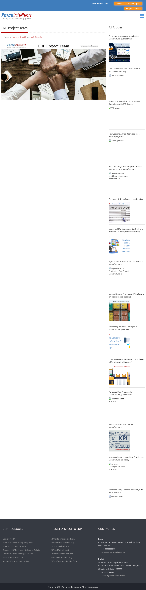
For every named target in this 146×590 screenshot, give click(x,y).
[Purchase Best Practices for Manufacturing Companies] (119, 408)
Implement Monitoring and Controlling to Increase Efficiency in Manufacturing (126, 230)
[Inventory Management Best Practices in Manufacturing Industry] (119, 473)
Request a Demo (133, 8)
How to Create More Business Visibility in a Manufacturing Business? (126, 360)
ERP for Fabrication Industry (62, 542)
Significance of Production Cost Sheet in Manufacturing (126, 262)
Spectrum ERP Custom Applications (18, 553)
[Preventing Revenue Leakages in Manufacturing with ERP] (119, 343)
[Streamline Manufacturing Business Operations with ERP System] (119, 117)
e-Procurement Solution (13, 557)
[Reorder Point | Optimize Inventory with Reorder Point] (119, 506)
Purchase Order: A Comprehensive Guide (127, 199)
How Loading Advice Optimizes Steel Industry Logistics (124, 135)
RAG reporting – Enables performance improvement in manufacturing (125, 167)
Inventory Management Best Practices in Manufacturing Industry (126, 458)
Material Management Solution (16, 561)
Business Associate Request (128, 3)
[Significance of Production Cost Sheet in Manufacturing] (119, 277)
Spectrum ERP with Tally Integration (18, 542)
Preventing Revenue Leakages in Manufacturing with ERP (123, 328)
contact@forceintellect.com (113, 552)
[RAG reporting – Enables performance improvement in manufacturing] (119, 182)
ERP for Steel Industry (60, 546)
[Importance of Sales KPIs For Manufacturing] (119, 440)
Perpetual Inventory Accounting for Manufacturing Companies (124, 37)
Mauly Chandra (36, 37)
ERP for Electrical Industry (61, 557)
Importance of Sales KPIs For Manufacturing (121, 425)
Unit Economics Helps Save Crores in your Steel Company (124, 70)
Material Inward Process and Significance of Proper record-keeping (126, 295)
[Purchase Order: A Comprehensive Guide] (119, 212)
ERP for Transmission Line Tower (65, 561)
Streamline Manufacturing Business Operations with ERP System (124, 102)
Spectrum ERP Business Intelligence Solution (22, 550)
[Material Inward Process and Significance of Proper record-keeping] (119, 310)
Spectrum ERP (9, 539)
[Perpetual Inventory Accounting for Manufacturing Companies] (119, 52)
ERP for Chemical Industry (62, 553)
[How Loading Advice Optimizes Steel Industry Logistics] (119, 150)
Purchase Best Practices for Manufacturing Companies (121, 393)
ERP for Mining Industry (61, 550)
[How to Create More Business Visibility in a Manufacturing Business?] (119, 375)
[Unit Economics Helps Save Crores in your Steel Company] (119, 85)
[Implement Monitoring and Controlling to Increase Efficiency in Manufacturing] (119, 245)
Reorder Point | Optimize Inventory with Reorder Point (126, 491)
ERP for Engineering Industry (63, 539)
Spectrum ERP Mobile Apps (14, 546)
